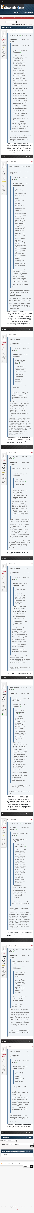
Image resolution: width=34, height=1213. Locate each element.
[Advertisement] (17, 1185)
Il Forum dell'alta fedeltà (9, 18)
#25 (32, 563)
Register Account (28, 12)
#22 (32, 161)
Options (29, 27)
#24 (32, 452)
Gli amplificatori (27, 18)
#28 (32, 945)
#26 (32, 683)
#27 (32, 819)
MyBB (9, 1207)
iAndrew (21, 1207)
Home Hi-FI (19, 18)
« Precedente (8, 22)
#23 (32, 334)
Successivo (28, 1137)
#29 (32, 1046)
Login (17, 12)
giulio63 (4, 170)
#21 (32, 31)
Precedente (6, 1137)
